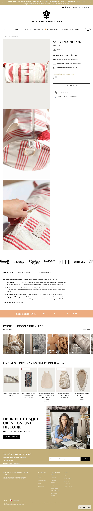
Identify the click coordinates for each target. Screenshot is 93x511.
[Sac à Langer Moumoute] (11, 380)
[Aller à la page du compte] (85, 29)
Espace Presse (68, 487)
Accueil (5, 36)
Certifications (42, 480)
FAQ (65, 476)
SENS (39, 484)
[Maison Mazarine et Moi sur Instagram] (65, 7)
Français (75, 7)
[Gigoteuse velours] (64, 380)
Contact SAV (67, 479)
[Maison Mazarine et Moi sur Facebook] (63, 7)
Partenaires (41, 487)
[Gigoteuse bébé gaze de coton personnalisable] (46, 380)
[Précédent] (3, 2)
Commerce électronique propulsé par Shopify (13, 504)
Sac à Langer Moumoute (11, 393)
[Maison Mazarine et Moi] (46, 17)
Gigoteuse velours (64, 393)
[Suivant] (90, 2)
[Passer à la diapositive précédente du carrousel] (84, 329)
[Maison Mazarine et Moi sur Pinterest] (68, 7)
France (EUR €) (85, 7)
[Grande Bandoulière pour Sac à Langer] (29, 380)
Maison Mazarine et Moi (17, 503)
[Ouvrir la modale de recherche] (4, 29)
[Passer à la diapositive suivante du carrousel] (88, 329)
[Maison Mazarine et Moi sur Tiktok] (70, 7)
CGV (52, 485)
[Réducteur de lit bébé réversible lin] (82, 380)
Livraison (53, 477)
